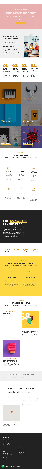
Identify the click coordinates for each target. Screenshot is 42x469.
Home (4, 449)
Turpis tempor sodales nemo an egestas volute (30, 332)
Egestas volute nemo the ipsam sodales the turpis (10, 361)
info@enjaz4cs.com (9, 440)
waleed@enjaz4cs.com (10, 439)
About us (4, 451)
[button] (3, 466)
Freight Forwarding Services (8, 454)
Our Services (5, 453)
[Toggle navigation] (38, 2)
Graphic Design (14, 358)
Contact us (5, 459)
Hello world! (7, 313)
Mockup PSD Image (6, 100)
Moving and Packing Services (8, 456)
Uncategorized (12, 311)
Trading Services (6, 457)
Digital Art (31, 329)
